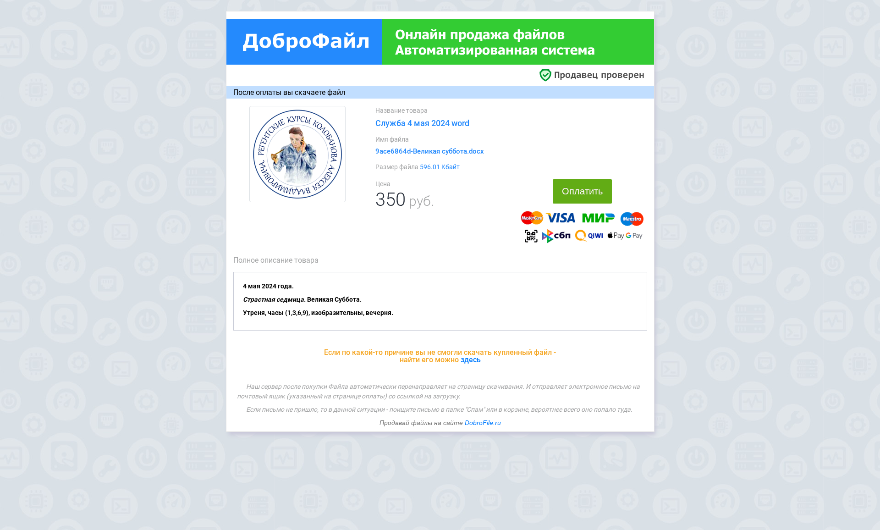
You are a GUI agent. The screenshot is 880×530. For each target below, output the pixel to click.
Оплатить (582, 191)
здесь (471, 359)
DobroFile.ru (483, 422)
